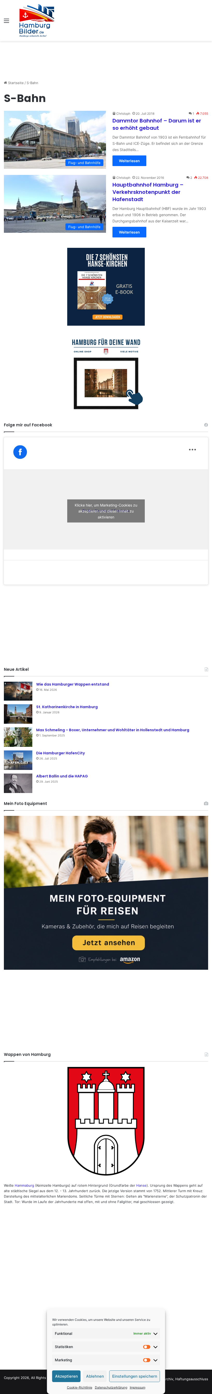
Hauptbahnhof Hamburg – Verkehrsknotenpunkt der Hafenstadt (148, 192)
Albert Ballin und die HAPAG (62, 776)
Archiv (168, 1379)
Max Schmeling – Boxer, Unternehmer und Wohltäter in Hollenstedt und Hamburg (112, 730)
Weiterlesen (129, 161)
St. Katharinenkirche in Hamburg (67, 706)
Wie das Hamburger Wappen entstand (72, 684)
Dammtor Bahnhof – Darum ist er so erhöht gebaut (156, 124)
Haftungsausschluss (191, 1379)
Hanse (141, 1185)
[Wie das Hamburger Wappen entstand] (18, 691)
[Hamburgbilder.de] (37, 20)
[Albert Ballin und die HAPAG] (18, 783)
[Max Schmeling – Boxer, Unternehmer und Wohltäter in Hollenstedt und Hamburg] (18, 737)
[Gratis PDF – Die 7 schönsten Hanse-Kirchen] (106, 287)
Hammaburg (24, 1185)
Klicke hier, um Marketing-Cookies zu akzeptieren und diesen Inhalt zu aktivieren (106, 511)
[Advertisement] (106, 58)
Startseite (15, 83)
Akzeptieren (66, 1376)
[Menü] (6, 22)
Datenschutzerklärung (111, 1387)
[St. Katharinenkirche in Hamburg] (18, 714)
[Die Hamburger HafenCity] (18, 760)
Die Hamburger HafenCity (60, 753)
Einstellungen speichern (134, 1376)
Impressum (137, 1387)
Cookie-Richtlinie (79, 1387)
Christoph (123, 113)
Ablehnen (95, 1376)
